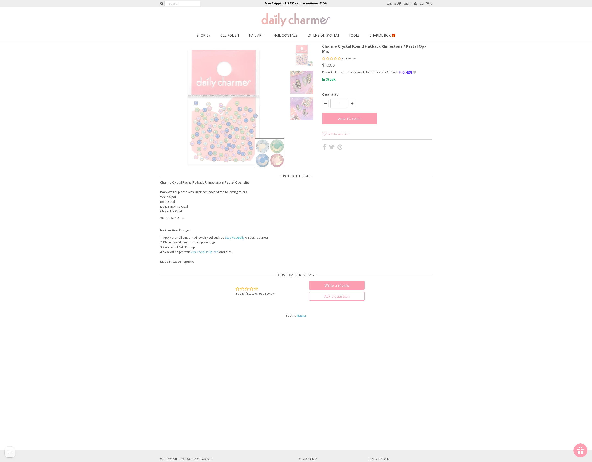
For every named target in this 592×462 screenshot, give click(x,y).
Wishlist (392, 3)
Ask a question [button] (337, 296)
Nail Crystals (285, 35)
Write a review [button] (336, 285)
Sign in (409, 3)
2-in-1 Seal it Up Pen (205, 252)
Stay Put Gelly (234, 237)
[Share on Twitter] (331, 148)
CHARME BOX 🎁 (382, 35)
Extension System (323, 35)
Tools (354, 35)
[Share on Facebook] (324, 148)
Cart (426, 3)
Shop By (203, 35)
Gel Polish (229, 35)
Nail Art (256, 35)
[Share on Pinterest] (339, 148)
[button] (332, 58)
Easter (301, 315)
